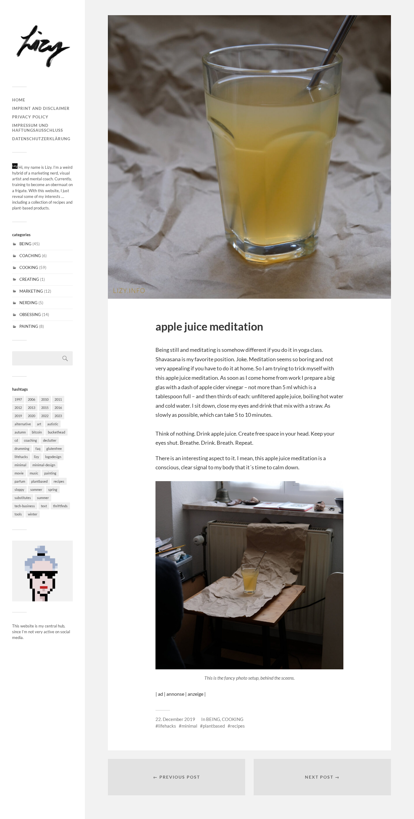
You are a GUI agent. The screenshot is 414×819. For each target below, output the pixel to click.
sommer (36, 489)
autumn (20, 432)
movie (19, 473)
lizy (36, 457)
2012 (18, 408)
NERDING (28, 302)
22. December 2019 (175, 719)
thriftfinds (60, 506)
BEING (25, 243)
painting (50, 473)
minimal (20, 465)
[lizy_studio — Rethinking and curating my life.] (42, 45)
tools (18, 514)
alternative (23, 424)
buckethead (56, 432)
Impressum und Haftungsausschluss (37, 128)
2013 (31, 408)
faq (37, 448)
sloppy (19, 489)
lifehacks (21, 457)
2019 (18, 416)
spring (52, 489)
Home (18, 99)
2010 (44, 399)
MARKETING (31, 291)
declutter (49, 440)
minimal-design (43, 465)
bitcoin (37, 432)
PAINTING (28, 326)
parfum (20, 481)
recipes (59, 481)
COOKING (28, 267)
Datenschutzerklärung (41, 138)
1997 (18, 399)
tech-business (25, 506)
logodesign (53, 457)
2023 (58, 416)
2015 (44, 408)
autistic (52, 424)
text (44, 506)
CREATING (29, 279)
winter (32, 514)
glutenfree (54, 448)
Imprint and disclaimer (41, 108)
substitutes (23, 498)
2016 (58, 408)
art (39, 424)
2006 (31, 399)
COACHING (30, 255)
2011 (58, 399)
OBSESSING (30, 314)
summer (43, 498)
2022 (44, 416)
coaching (30, 440)
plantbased (39, 481)
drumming (22, 448)
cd (16, 440)
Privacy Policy (30, 116)
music (34, 473)
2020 (31, 416)
